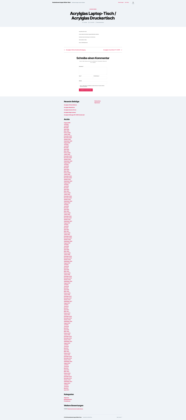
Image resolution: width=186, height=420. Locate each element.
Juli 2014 (66, 364)
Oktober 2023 (67, 179)
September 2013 (68, 381)
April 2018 (66, 289)
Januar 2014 (67, 375)
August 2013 (67, 383)
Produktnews (67, 401)
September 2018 (68, 281)
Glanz (86, 22)
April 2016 (66, 329)
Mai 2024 (66, 167)
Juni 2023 (66, 186)
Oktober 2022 (67, 199)
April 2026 (66, 129)
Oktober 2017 (67, 299)
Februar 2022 (67, 213)
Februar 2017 (67, 313)
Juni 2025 (66, 146)
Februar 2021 (67, 233)
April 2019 (66, 269)
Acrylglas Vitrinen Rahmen (70, 105)
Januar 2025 (67, 154)
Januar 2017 (67, 314)
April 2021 (66, 229)
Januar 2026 (67, 134)
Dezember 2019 (68, 256)
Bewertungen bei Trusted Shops (75, 408)
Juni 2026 (66, 126)
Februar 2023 (67, 192)
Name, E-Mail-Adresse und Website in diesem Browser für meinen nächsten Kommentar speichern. (92, 86)
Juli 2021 (66, 224)
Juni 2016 (66, 326)
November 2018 (68, 278)
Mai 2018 (66, 288)
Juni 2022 (66, 206)
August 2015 (67, 343)
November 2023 (68, 177)
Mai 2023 (66, 187)
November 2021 (68, 218)
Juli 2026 (66, 124)
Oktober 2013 (67, 380)
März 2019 (66, 271)
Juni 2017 (66, 306)
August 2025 (67, 142)
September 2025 (68, 141)
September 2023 (68, 181)
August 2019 (67, 263)
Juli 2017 (66, 304)
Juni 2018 (66, 286)
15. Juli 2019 (92, 22)
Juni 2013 (66, 386)
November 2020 (68, 238)
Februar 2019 (67, 273)
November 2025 (68, 137)
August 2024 (67, 162)
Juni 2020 (66, 246)
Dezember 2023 (68, 176)
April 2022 (66, 209)
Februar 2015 (67, 353)
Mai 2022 (66, 207)
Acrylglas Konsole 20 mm (70, 110)
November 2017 (68, 298)
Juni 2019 (66, 266)
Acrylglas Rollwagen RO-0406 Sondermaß (74, 115)
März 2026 (66, 131)
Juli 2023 (66, 184)
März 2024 (66, 171)
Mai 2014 (66, 368)
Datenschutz (97, 101)
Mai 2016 (66, 328)
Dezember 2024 (68, 156)
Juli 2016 (66, 324)
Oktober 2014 (67, 360)
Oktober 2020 (67, 239)
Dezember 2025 (68, 136)
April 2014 (66, 370)
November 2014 (68, 358)
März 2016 (66, 331)
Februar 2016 (67, 333)
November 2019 (68, 258)
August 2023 (67, 182)
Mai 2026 (66, 127)
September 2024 (68, 161)
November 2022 (68, 197)
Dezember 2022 (68, 196)
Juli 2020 (66, 244)
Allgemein (66, 397)
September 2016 (68, 321)
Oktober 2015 (67, 339)
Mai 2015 (66, 348)
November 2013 (68, 378)
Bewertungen (121, 2)
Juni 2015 (66, 346)
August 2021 (67, 223)
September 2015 (68, 341)
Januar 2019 (67, 274)
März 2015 (66, 351)
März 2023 (66, 191)
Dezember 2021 (68, 216)
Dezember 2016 (68, 316)
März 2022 (66, 211)
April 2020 (66, 249)
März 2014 (66, 371)
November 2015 (68, 338)
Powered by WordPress (87, 417)
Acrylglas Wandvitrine (69, 107)
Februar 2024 (67, 172)
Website (80, 80)
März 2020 (66, 251)
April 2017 (66, 309)
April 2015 (66, 349)
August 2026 (67, 122)
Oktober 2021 (67, 219)
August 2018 (67, 283)
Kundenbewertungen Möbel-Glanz (61, 2)
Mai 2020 (66, 248)
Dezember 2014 (68, 356)
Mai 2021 (66, 228)
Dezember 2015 (68, 336)
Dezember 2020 (68, 236)
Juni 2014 (66, 366)
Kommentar (81, 66)
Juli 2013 (66, 385)
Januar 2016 (67, 334)
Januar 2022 (67, 214)
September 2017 (68, 301)
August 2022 (67, 203)
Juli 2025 (66, 144)
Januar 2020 (67, 254)
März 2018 (66, 291)
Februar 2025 (67, 152)
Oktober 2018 (67, 279)
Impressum (97, 102)
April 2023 (66, 189)
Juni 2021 (66, 226)
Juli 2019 (66, 264)
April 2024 (66, 169)
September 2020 (68, 241)
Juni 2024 (66, 166)
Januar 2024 (67, 174)
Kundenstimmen (93, 9)
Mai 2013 (66, 388)
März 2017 (66, 311)
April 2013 (66, 390)
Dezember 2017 (68, 296)
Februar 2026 (67, 132)
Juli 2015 (66, 344)
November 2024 (68, 157)
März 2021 (66, 231)
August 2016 (67, 323)
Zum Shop (127, 2)
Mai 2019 (66, 268)
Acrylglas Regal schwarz (70, 112)
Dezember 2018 (68, 276)
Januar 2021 (67, 234)
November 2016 (68, 318)
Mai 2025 (66, 147)
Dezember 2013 (68, 376)
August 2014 (67, 363)
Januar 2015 (67, 354)
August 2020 (67, 243)
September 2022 (68, 201)
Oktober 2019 (67, 259)
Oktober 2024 (67, 159)
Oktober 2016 (67, 319)
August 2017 (67, 303)
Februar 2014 (67, 373)
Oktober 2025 (67, 139)
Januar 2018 (67, 294)
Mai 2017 (66, 308)
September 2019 (68, 261)
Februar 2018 (67, 293)
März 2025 (66, 151)
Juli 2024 (66, 164)
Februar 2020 (67, 253)
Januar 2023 (67, 194)
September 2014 (68, 361)
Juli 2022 (66, 204)
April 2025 (66, 149)
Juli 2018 (66, 284)
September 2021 (68, 221)
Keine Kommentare (100, 22)
